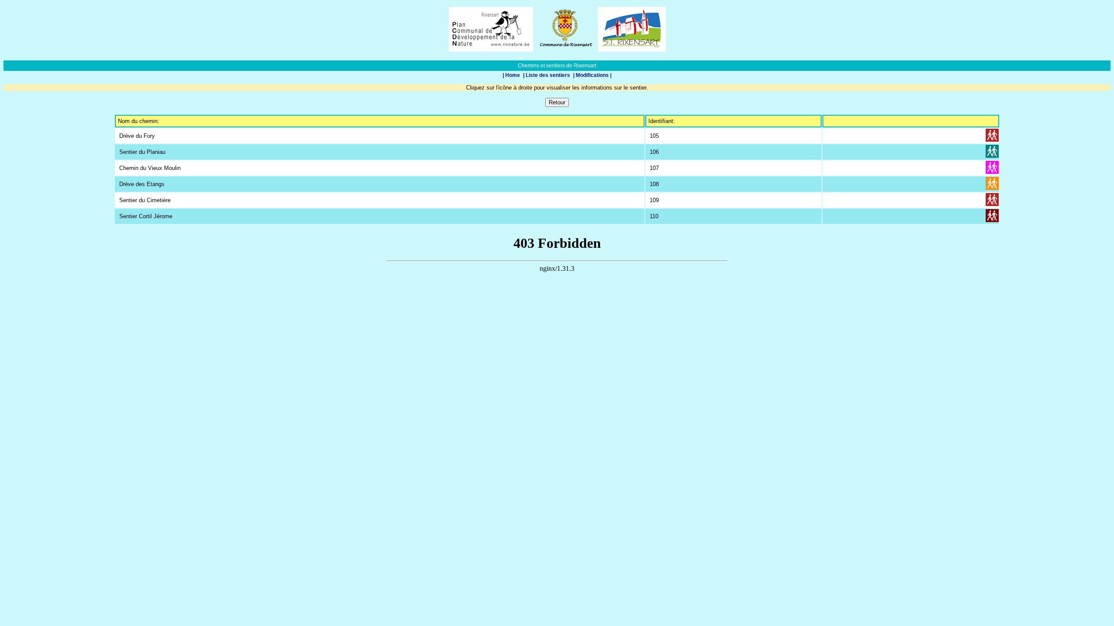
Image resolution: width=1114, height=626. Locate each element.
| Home (512, 75)
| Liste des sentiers (547, 75)
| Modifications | (592, 75)
